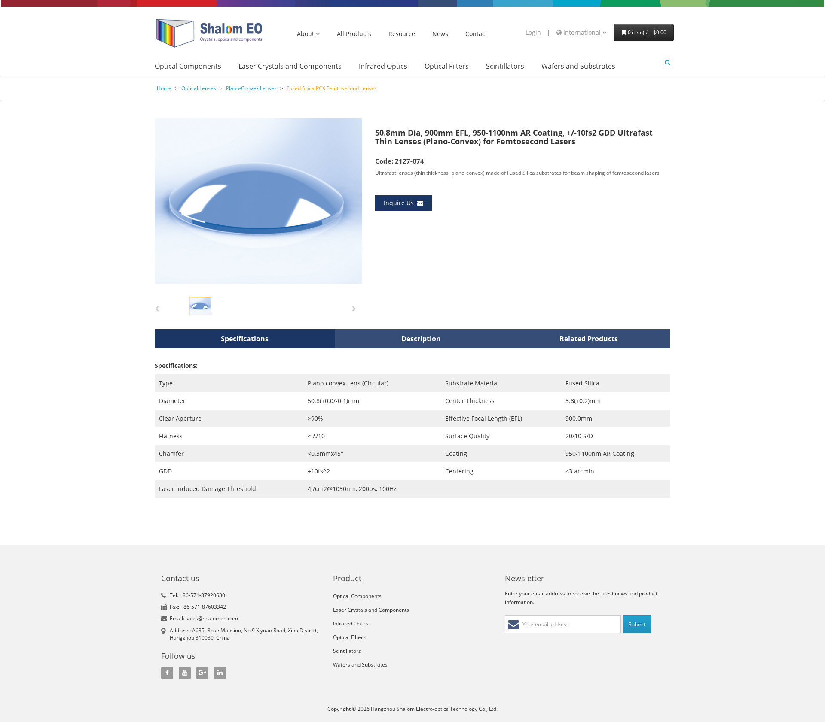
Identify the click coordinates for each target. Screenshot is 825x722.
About (306, 34)
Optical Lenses (198, 88)
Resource (401, 34)
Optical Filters (447, 66)
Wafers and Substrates (578, 66)
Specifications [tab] (245, 338)
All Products (354, 34)
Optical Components (188, 66)
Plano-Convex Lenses (251, 88)
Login (533, 32)
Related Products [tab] (588, 338)
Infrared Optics (383, 66)
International (582, 32)
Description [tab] (421, 338)
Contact (476, 34)
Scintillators (505, 66)
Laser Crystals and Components (290, 66)
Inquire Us (400, 203)
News (440, 34)
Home (164, 88)
